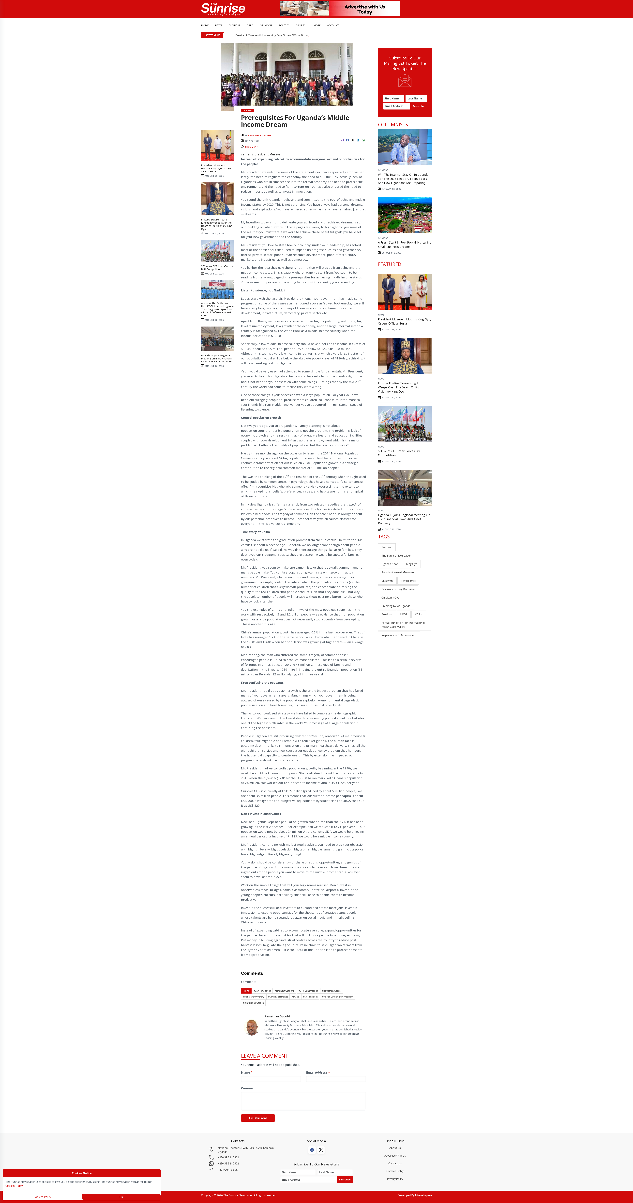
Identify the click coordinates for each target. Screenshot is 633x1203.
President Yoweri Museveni (397, 572)
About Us (395, 1148)
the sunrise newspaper (396, 555)
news (218, 25)
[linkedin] (358, 139)
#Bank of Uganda (262, 990)
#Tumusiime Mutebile (253, 1002)
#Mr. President (310, 996)
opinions (266, 25)
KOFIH (418, 614)
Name (246, 1072)
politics (284, 25)
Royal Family (408, 581)
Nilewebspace (423, 1195)
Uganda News (389, 564)
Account (333, 25)
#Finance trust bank (284, 990)
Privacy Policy (395, 1179)
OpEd (250, 25)
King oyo (411, 564)
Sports (300, 25)
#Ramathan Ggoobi (331, 990)
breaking (387, 614)
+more (316, 25)
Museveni (387, 581)
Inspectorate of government (398, 635)
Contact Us (395, 1163)
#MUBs (295, 996)
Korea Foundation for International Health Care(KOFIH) (403, 625)
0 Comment (251, 146)
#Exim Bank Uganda (308, 990)
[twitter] (352, 139)
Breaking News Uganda (395, 606)
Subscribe (418, 106)
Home (205, 25)
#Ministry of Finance (278, 996)
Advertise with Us (395, 1155)
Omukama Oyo (390, 597)
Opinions (383, 170)
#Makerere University (253, 996)
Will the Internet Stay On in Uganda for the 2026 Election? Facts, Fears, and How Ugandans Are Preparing (403, 179)
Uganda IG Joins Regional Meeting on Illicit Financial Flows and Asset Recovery (404, 519)
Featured (386, 547)
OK (121, 1197)
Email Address (318, 1072)
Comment (248, 1088)
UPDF (403, 614)
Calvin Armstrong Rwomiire (398, 589)
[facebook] (347, 139)
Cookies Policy (395, 1171)
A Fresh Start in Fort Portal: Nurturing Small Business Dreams (404, 244)
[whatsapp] (363, 139)
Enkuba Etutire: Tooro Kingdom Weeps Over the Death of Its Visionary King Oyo (400, 387)
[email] (342, 139)
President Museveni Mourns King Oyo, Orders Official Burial (271, 35)
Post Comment (258, 1118)
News (381, 315)
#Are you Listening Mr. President (337, 996)
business (234, 25)
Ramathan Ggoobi (259, 135)
